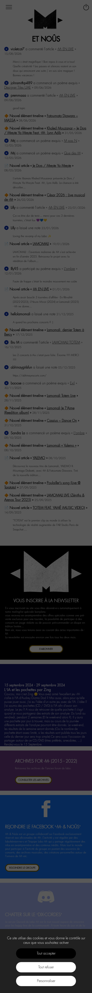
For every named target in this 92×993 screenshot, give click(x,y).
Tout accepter (46, 953)
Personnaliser (46, 981)
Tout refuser (46, 967)
